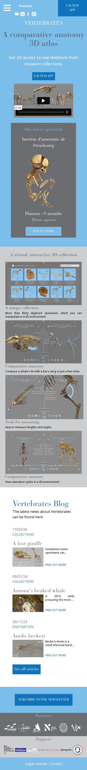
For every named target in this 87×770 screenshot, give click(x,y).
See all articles (26, 669)
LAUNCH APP (72, 8)
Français (25, 6)
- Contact (54, 763)
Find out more (43, 231)
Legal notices (36, 763)
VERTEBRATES (44, 23)
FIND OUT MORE (55, 565)
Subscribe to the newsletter (43, 699)
